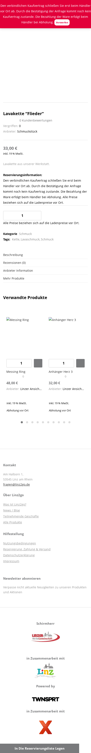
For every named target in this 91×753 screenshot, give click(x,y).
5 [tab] (43, 422)
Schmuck (25, 234)
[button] (38, 363)
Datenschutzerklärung (19, 555)
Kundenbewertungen (35, 120)
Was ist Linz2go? (14, 504)
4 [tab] (38, 422)
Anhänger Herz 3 (61, 372)
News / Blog (11, 510)
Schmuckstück (27, 131)
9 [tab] (64, 422)
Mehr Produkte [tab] (13, 278)
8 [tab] (59, 422)
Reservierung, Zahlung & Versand (27, 549)
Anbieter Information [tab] (18, 270)
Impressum (11, 561)
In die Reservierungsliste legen (40, 748)
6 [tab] (48, 422)
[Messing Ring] (24, 335)
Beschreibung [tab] (13, 255)
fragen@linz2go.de (16, 484)
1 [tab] (22, 422)
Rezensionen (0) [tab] (14, 263)
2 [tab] (27, 422)
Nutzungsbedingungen (19, 543)
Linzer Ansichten (32, 389)
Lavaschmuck (30, 239)
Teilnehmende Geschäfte (21, 516)
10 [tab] (69, 422)
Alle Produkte (12, 522)
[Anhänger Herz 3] (67, 335)
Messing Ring (15, 372)
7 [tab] (53, 422)
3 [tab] (32, 422)
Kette (15, 239)
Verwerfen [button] (62, 22)
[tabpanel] (24, 362)
